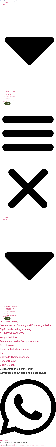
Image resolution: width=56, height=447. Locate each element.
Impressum (3, 445)
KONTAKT (5, 101)
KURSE (8, 98)
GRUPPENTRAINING (11, 91)
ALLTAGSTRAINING (11, 93)
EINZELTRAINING (10, 96)
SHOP (7, 103)
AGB (16, 445)
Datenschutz (10, 445)
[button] (28, 160)
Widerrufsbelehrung (24, 445)
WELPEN (8, 94)
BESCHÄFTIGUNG (11, 100)
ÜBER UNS (6, 2)
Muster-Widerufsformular (37, 445)
